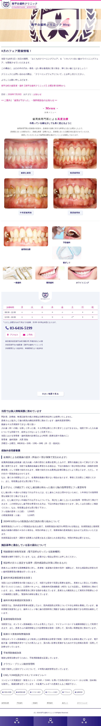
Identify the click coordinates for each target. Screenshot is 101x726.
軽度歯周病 (75, 173)
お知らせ (37, 94)
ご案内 (6, 100)
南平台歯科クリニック (24, 3)
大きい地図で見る (50, 394)
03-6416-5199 (21, 328)
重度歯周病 (75, 213)
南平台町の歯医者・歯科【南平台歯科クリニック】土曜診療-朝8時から (33, 86)
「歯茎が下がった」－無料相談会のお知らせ (34, 100)
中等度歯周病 (26, 213)
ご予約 (29, 335)
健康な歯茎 (26, 173)
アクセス (14, 335)
